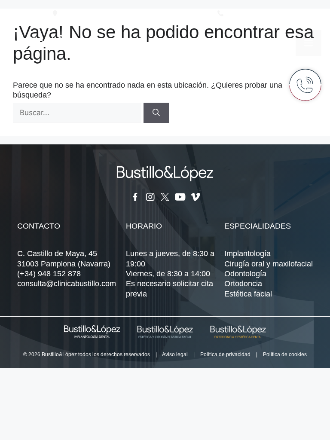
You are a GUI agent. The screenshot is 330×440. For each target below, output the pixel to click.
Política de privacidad (225, 354)
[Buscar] (156, 113)
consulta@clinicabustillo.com (66, 283)
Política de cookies (285, 354)
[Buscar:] (78, 112)
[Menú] (308, 43)
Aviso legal (175, 354)
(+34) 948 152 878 (49, 273)
